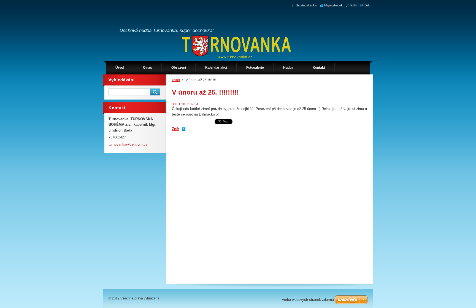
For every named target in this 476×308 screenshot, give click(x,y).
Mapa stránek (333, 5)
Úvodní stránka (306, 5)
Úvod (176, 80)
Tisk (367, 5)
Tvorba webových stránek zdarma (307, 300)
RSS (353, 5)
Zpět (175, 129)
